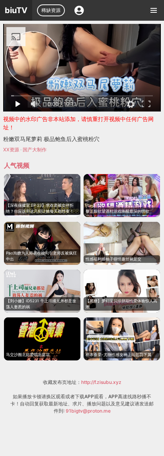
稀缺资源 (51, 10)
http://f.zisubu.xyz (101, 382)
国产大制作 (35, 150)
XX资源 (11, 150)
